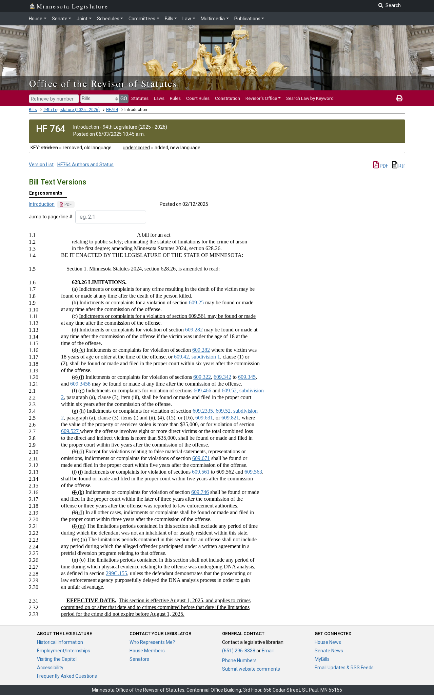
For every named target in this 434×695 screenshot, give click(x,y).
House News (328, 642)
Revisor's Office (261, 98)
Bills (169, 18)
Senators (139, 659)
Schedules (108, 18)
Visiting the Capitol (57, 659)
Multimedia (213, 18)
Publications (247, 18)
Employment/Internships (63, 650)
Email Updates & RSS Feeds (344, 667)
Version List (41, 164)
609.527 (70, 431)
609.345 (247, 377)
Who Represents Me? (152, 642)
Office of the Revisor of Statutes (103, 83)
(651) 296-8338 (238, 650)
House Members (147, 650)
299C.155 (116, 573)
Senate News (329, 650)
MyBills (322, 659)
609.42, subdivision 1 (197, 357)
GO (123, 98)
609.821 (230, 417)
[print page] (399, 98)
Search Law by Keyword (310, 98)
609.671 (201, 458)
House (35, 18)
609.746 (200, 492)
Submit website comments (251, 669)
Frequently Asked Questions (67, 676)
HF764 (112, 109)
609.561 (201, 472)
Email (268, 650)
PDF (383, 166)
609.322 (202, 377)
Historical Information (60, 642)
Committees (142, 18)
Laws (159, 98)
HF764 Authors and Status (85, 164)
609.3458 (80, 384)
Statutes (140, 98)
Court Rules (198, 98)
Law (186, 18)
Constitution (227, 98)
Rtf (401, 166)
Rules (175, 98)
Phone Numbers (239, 660)
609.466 (202, 390)
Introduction (42, 204)
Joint (82, 18)
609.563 (253, 472)
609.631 (204, 417)
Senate (59, 18)
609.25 (196, 302)
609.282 (194, 329)
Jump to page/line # (51, 216)
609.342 (222, 377)
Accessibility (50, 667)
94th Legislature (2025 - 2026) (71, 109)
